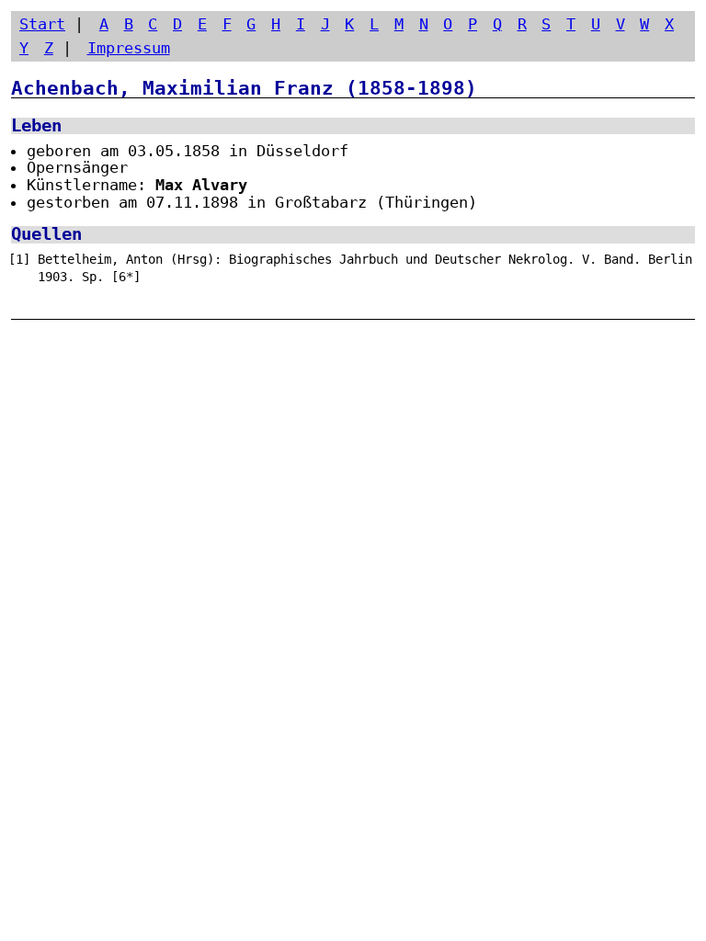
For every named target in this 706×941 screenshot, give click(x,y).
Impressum (128, 48)
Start (42, 24)
